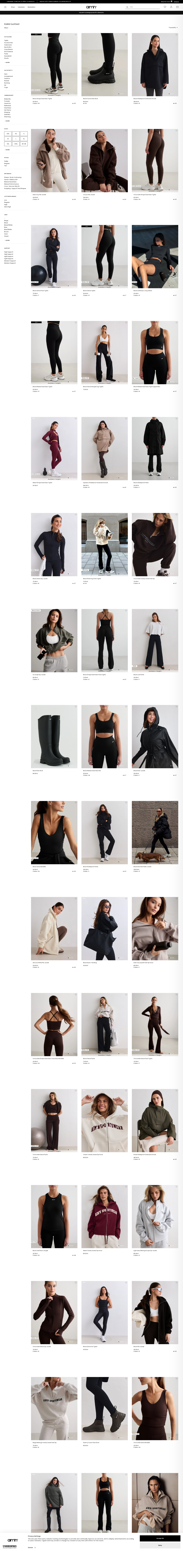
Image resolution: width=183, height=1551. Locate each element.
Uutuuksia (21, 7)
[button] (68, 1053)
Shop (13, 7)
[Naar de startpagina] (91, 7)
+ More (7, 62)
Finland (176, 2)
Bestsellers (31, 7)
